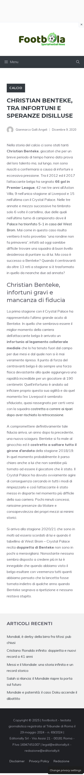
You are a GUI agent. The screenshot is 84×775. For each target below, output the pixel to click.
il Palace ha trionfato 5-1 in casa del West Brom (39, 224)
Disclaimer (17, 761)
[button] (78, 62)
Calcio (15, 88)
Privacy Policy (39, 761)
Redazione (61, 761)
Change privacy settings (65, 770)
